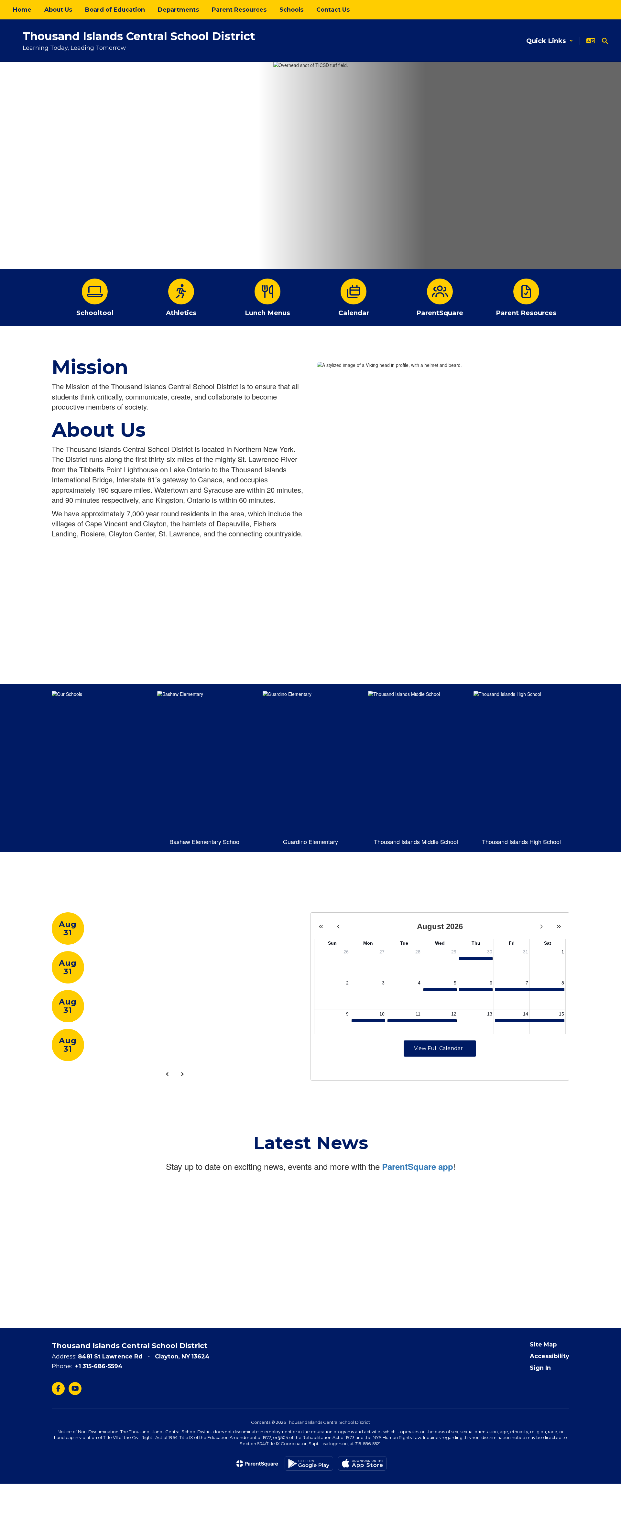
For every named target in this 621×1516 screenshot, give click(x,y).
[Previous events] (167, 1074)
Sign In (540, 1367)
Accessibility (549, 1356)
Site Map (543, 1344)
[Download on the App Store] (362, 1463)
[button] (549, 41)
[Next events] (182, 1074)
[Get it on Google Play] (309, 1463)
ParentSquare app (417, 1166)
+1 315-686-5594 (99, 1366)
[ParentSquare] (257, 1463)
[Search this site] (605, 41)
